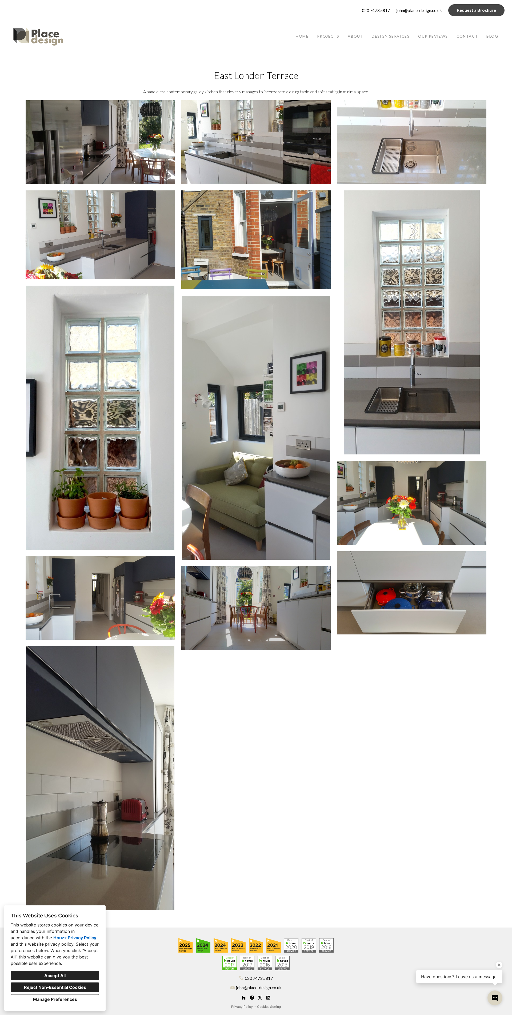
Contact (467, 36)
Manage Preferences (55, 999)
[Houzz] (243, 997)
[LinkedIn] (268, 997)
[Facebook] (252, 997)
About (355, 36)
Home (302, 36)
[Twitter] (260, 997)
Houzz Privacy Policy (74, 937)
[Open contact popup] (494, 997)
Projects (328, 36)
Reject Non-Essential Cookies (55, 987)
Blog (492, 36)
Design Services (391, 36)
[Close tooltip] (499, 965)
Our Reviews (433, 36)
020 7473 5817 (376, 10)
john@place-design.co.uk (419, 10)
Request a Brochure (476, 10)
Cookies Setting (269, 1007)
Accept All (55, 975)
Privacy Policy (242, 1007)
